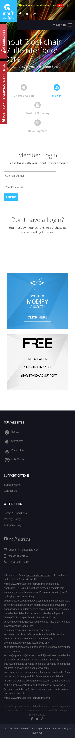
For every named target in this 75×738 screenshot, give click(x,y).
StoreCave (17, 440)
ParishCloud (18, 450)
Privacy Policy (12, 519)
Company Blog (12, 525)
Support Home (12, 484)
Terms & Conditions (15, 513)
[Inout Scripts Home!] (8, 20)
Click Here (38, 317)
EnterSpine (17, 459)
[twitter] (37, 719)
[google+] (42, 719)
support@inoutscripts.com (24, 549)
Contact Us (10, 490)
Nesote (15, 431)
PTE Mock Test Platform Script (42, 5)
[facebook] (32, 719)
